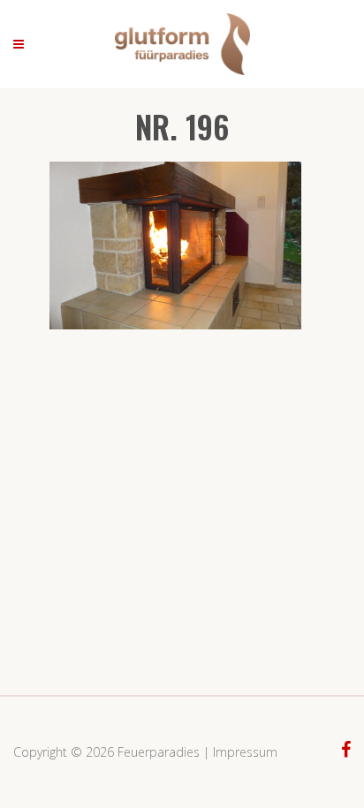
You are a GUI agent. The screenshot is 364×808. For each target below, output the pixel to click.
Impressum (245, 752)
